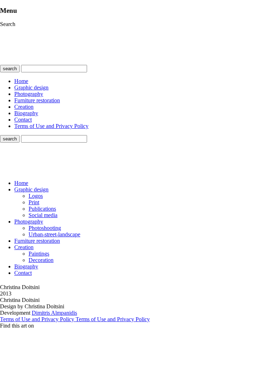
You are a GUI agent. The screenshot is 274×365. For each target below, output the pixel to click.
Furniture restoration (37, 100)
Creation (24, 107)
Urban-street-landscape (54, 234)
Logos (36, 196)
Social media (43, 215)
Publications (42, 209)
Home (21, 81)
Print (34, 202)
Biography (26, 113)
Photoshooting (45, 228)
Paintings (39, 254)
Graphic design (31, 87)
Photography (28, 94)
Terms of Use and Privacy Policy (51, 126)
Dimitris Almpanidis (54, 313)
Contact (23, 120)
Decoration (41, 260)
